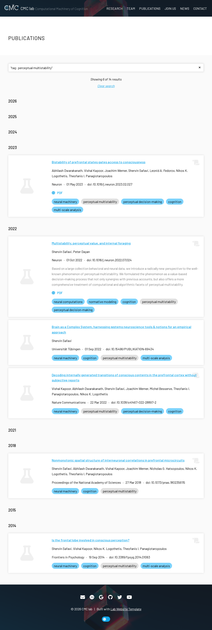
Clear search (106, 86)
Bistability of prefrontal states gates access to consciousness (98, 162)
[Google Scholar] (101, 597)
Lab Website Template (126, 609)
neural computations (68, 302)
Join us (170, 8)
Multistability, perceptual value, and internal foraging (91, 243)
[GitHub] (110, 597)
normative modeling (102, 302)
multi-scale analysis (67, 210)
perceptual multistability (100, 202)
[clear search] (199, 67)
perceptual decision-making (142, 202)
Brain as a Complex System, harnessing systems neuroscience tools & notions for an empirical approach (121, 329)
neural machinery (65, 202)
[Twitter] (119, 597)
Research (114, 8)
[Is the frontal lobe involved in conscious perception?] (27, 553)
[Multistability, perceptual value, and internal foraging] (27, 276)
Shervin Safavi (62, 341)
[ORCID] (92, 597)
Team (131, 8)
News (184, 8)
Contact (200, 8)
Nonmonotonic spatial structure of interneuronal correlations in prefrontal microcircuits (118, 460)
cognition (174, 202)
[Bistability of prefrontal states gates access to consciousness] (27, 186)
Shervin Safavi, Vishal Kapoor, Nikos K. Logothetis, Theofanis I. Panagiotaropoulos (109, 549)
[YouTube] (129, 597)
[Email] (82, 597)
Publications (149, 8)
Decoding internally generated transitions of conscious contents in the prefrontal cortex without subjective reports (124, 377)
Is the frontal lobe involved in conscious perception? (90, 540)
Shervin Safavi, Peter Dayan (71, 252)
